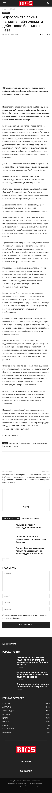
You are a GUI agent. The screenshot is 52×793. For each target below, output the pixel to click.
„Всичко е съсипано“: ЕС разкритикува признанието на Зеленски (31, 539)
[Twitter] (10, 39)
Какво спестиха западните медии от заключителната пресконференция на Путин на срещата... (32, 661)
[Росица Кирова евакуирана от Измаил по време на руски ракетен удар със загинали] (8, 551)
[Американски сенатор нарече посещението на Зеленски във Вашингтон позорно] (8, 675)
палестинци (7, 446)
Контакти (26, 781)
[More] (27, 39)
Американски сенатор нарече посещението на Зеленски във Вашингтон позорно (32, 674)
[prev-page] (3, 559)
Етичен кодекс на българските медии (26, 786)
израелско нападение (40, 443)
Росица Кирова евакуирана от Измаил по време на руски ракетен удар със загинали (31, 551)
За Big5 (12, 781)
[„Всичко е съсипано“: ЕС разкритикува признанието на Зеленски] (8, 539)
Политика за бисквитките (17, 783)
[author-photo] (26, 503)
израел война (25, 443)
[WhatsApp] (21, 39)
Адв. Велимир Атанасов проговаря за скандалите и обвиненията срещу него (38, 477)
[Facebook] (4, 39)
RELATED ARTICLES (11, 519)
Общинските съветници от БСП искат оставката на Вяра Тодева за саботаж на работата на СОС (14, 478)
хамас (16, 446)
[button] (4, 3)
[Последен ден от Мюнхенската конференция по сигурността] (8, 687)
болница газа (13, 443)
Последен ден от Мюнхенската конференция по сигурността (32, 685)
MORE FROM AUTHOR (30, 519)
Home (4, 9)
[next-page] (7, 559)
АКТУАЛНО (12, 9)
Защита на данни (35, 783)
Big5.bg (7, 34)
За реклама (36, 781)
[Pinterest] (16, 39)
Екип (19, 781)
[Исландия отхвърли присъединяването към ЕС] (8, 528)
